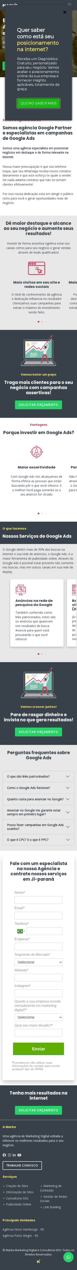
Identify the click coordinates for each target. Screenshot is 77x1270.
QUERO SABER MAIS (39, 103)
